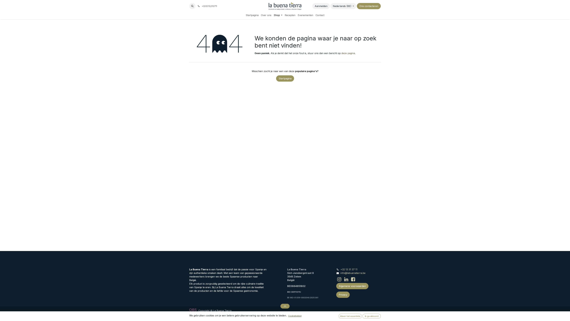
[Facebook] (353, 279)
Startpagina (285, 78)
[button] (192, 6)
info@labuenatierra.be (353, 273)
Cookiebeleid (294, 316)
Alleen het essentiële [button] (350, 316)
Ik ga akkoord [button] (372, 316)
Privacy (343, 294)
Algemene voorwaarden (352, 286)
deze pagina (348, 53)
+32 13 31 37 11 (349, 269)
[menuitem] (252, 15)
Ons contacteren (368, 6)
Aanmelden (321, 6)
